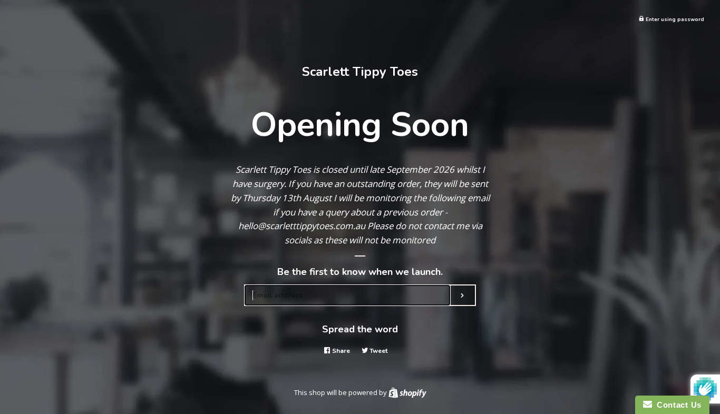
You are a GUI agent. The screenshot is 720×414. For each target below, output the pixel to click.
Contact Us (677, 404)
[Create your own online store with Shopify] (407, 392)
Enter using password (674, 19)
